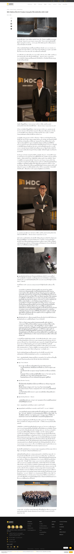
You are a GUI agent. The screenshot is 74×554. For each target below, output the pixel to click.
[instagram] (11, 546)
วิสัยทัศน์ (29, 526)
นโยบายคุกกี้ (34, 551)
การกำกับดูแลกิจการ (32, 530)
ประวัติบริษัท (30, 524)
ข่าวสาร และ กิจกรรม (13, 9)
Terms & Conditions (31, 548)
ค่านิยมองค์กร (30, 528)
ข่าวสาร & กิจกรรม (63, 521)
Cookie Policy (42, 548)
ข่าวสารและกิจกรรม (19, 9)
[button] (66, 1)
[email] (11, 26)
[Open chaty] (70, 548)
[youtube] (15, 546)
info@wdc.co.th (12, 541)
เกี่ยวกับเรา (30, 4)
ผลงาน (50, 4)
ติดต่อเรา (61, 1)
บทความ (55, 4)
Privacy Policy (37, 548)
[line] (11, 23)
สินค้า (35, 4)
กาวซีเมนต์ (41, 534)
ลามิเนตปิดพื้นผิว (42, 532)
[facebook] (11, 21)
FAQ (60, 529)
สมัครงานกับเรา (63, 532)
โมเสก (40, 530)
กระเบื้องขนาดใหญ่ (43, 526)
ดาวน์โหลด (62, 527)
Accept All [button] (71, 552)
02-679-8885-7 (12, 537)
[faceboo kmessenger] (11, 29)
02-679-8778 (19, 537)
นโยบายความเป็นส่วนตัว (14, 551)
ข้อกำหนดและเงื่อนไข (20, 551)
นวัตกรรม (40, 4)
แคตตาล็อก (65, 4)
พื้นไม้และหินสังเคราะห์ (43, 528)
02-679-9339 (12, 539)
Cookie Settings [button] (66, 552)
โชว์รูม (60, 4)
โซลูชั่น (45, 4)
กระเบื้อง (41, 524)
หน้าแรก (8, 9)
